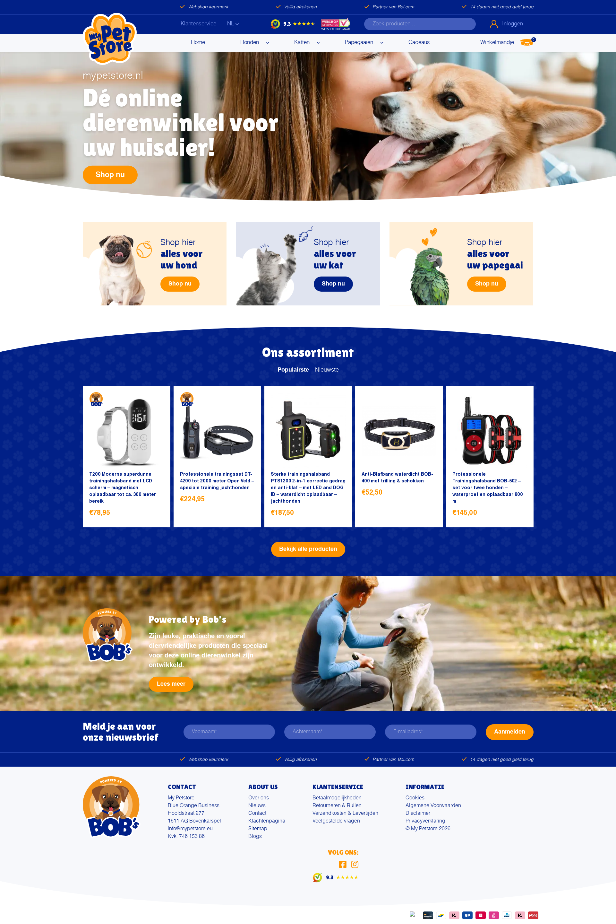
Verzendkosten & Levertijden (345, 813)
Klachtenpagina (266, 821)
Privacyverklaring (425, 821)
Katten (302, 42)
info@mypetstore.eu (190, 829)
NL (230, 24)
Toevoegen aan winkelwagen (157, 513)
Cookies (415, 798)
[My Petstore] (110, 39)
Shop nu (110, 174)
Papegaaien (359, 42)
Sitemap (257, 829)
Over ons (258, 798)
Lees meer (171, 684)
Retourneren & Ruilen (337, 805)
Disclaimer (418, 813)
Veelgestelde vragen (336, 821)
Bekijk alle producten (308, 549)
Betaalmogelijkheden (337, 798)
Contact (257, 813)
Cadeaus (419, 42)
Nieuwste (327, 370)
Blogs (255, 836)
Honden (249, 42)
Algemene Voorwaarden (433, 805)
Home (198, 42)
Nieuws (257, 805)
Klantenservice (198, 24)
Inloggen (512, 24)
